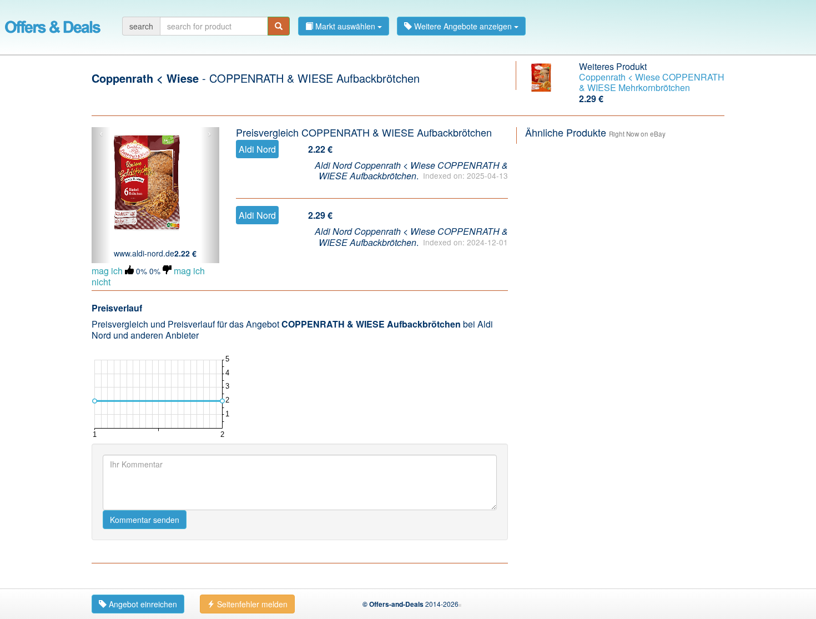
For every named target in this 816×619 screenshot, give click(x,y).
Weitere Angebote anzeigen (463, 26)
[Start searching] (279, 26)
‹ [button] (101, 133)
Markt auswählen (345, 26)
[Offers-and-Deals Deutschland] (52, 25)
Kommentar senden (144, 519)
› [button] (209, 133)
